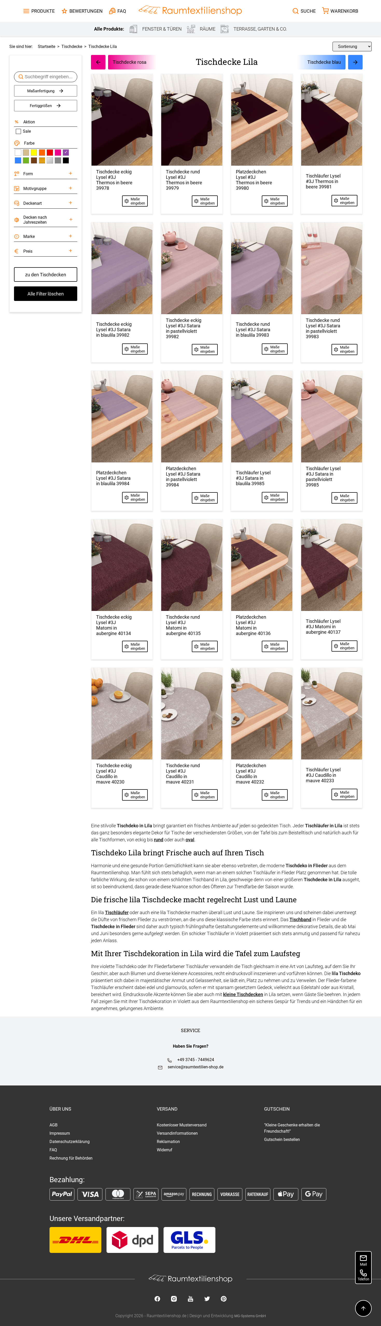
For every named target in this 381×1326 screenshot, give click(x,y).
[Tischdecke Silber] (50, 160)
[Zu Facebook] (157, 1299)
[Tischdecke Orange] (42, 152)
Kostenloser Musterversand (182, 1125)
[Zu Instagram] (174, 1299)
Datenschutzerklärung (70, 1141)
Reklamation (168, 1141)
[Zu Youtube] (190, 1299)
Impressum (60, 1133)
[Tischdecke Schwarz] (66, 160)
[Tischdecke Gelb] (34, 152)
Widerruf (164, 1149)
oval (190, 839)
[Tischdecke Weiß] (18, 152)
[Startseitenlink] (190, 11)
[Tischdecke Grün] (26, 160)
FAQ (53, 1149)
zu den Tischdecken (45, 274)
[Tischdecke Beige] (26, 152)
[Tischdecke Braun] (34, 160)
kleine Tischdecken (243, 994)
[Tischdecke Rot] (50, 152)
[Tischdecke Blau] (18, 160)
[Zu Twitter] (207, 1299)
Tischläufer (117, 912)
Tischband (300, 919)
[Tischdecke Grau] (58, 160)
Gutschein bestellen (282, 1139)
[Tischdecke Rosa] (58, 152)
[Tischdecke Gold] (42, 160)
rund (158, 839)
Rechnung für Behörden (71, 1158)
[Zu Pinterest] (224, 1299)
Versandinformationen (177, 1133)
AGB (54, 1125)
